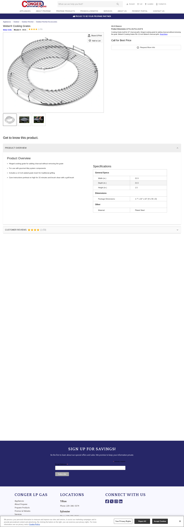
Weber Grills (7, 30)
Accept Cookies (160, 521)
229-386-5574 (72, 506)
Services (108, 11)
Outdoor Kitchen (28, 22)
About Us (122, 11)
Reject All (142, 521)
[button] (127, 4)
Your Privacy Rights (123, 521)
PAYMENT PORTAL (140, 11)
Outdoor (16, 22)
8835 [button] (24, 30)
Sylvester (65, 511)
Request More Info (147, 47)
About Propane (43, 11)
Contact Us (158, 11)
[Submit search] (118, 4)
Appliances (25, 11)
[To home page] (34, 4)
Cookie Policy (34, 524)
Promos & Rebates (89, 11)
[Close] (180, 521)
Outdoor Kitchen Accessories (46, 22)
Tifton (63, 501)
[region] (92, 521)
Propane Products (65, 11)
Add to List (96, 41)
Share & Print (96, 36)
